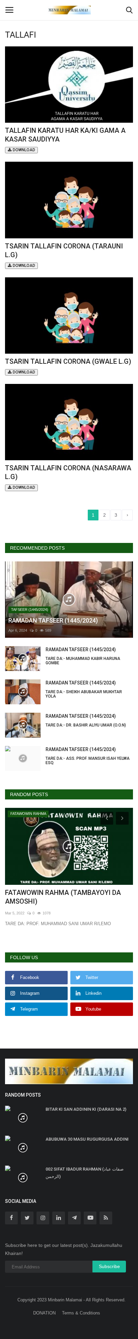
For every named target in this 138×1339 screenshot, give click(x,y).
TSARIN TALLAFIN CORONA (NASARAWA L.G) (68, 477)
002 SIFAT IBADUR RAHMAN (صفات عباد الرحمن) (85, 1173)
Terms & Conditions (81, 1312)
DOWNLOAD (23, 150)
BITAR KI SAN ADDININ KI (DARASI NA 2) (86, 1109)
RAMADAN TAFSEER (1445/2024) (83, 656)
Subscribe (109, 1266)
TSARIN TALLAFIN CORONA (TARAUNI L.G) (64, 255)
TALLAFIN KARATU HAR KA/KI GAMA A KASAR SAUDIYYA (65, 139)
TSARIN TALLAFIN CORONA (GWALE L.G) (68, 366)
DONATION (44, 1312)
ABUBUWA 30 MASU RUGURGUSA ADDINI (88, 1139)
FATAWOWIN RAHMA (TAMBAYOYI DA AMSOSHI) (63, 897)
